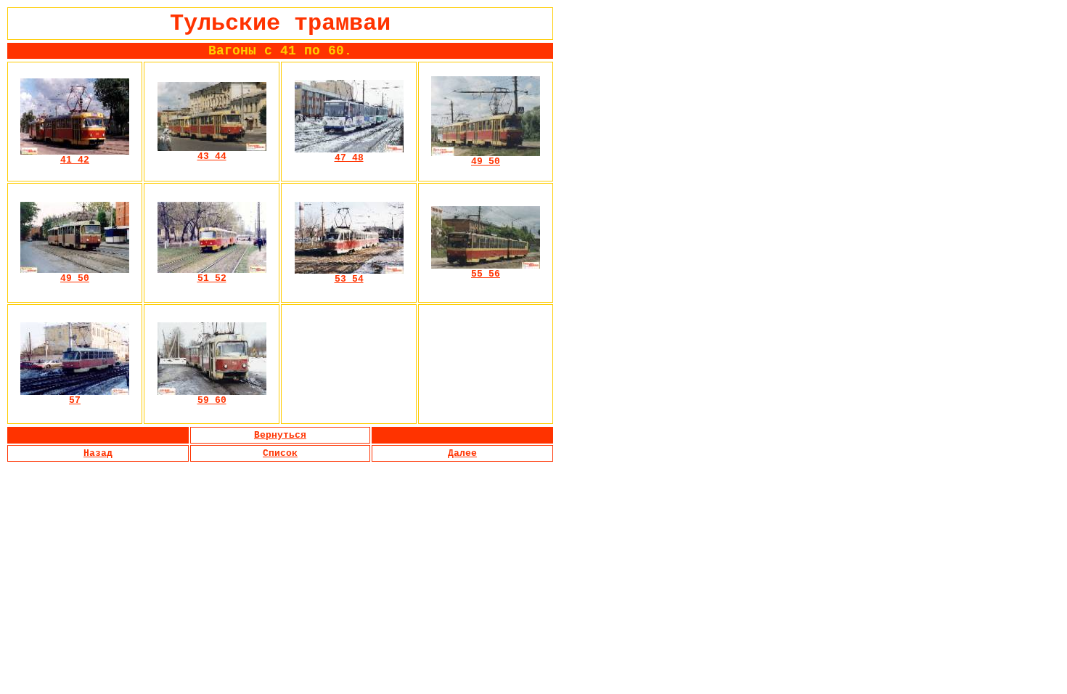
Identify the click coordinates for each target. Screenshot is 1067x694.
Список (280, 453)
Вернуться (280, 435)
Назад (98, 453)
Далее (462, 453)
